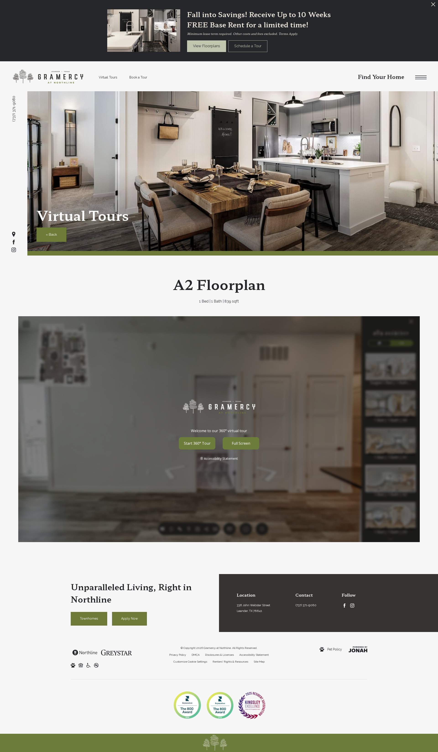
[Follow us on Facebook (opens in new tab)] (13, 242)
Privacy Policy (177, 654)
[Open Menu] (421, 77)
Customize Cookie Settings (190, 661)
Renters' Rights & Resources (230, 661)
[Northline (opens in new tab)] (85, 652)
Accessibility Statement (254, 654)
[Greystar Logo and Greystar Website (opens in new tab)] (116, 652)
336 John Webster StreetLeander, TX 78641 (253, 608)
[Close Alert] (433, 5)
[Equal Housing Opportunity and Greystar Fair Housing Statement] (80, 665)
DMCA (196, 654)
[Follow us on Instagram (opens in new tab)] (13, 249)
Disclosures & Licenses (219, 654)
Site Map (259, 661)
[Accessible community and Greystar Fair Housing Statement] (88, 665)
